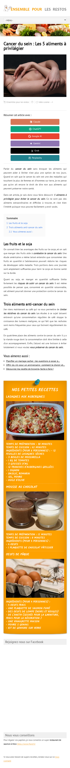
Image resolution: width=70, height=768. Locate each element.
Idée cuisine (44, 102)
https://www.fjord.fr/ (26, 744)
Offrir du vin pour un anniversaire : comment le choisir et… (35, 364)
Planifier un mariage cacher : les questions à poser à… (33, 361)
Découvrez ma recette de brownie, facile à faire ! (30, 368)
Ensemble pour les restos (18, 102)
